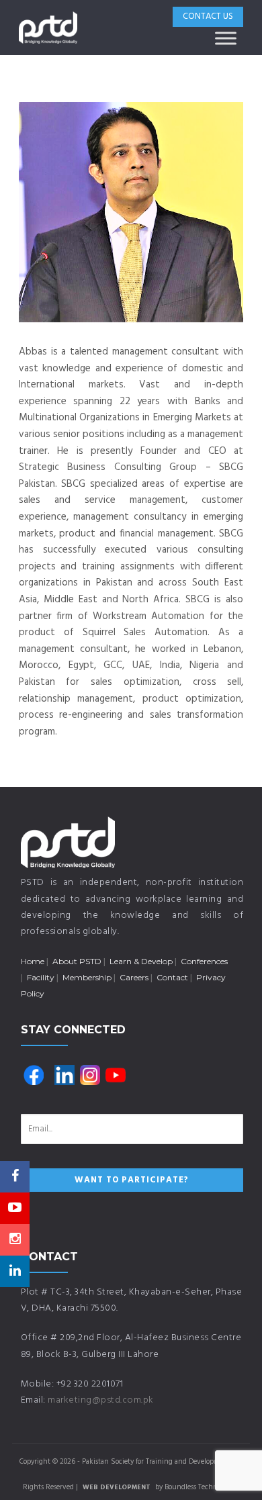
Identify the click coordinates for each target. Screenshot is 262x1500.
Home (32, 961)
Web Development (116, 1487)
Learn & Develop (141, 961)
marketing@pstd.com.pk (101, 1400)
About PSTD (76, 961)
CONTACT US (208, 16)
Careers (134, 977)
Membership (87, 977)
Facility (40, 977)
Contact (172, 977)
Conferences (204, 961)
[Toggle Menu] (225, 38)
